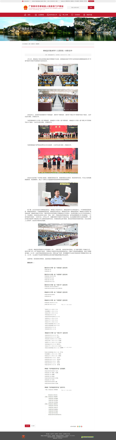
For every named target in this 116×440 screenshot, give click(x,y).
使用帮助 (56, 433)
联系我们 (60, 433)
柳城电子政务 (68, 1)
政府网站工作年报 (66, 433)
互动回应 (77, 14)
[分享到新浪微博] (78, 426)
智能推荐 (37, 43)
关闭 (33, 425)
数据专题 (89, 14)
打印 (28, 425)
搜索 (91, 7)
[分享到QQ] (81, 426)
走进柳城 (41, 14)
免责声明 (52, 433)
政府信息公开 (53, 14)
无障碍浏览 (81, 1)
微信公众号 (63, 1)
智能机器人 (72, 1)
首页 (29, 14)
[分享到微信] (79, 426)
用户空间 (85, 1)
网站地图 (47, 433)
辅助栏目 (27, 28)
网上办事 (65, 14)
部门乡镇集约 (77, 1)
